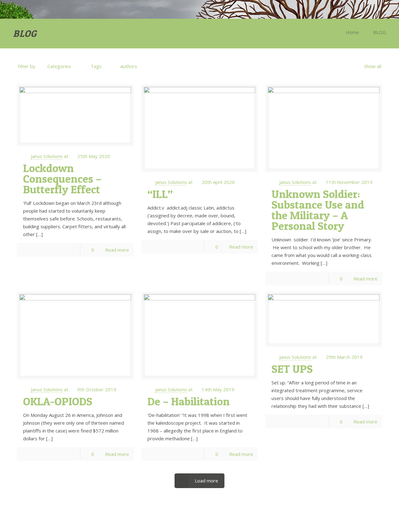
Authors (128, 66)
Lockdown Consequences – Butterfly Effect (62, 178)
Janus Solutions (47, 156)
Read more (117, 250)
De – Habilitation (188, 401)
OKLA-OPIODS (57, 401)
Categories (59, 66)
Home (352, 32)
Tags (96, 66)
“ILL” (160, 194)
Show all (372, 66)
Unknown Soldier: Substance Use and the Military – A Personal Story (318, 210)
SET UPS (292, 369)
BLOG (379, 32)
